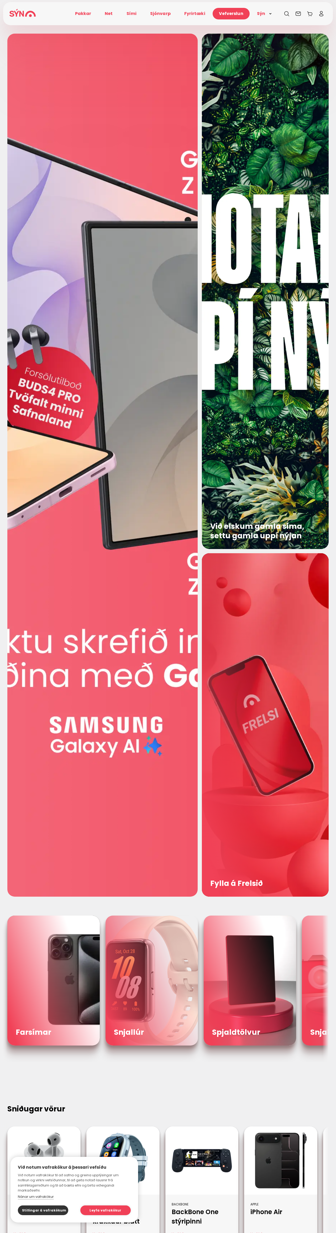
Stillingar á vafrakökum (44, 1210)
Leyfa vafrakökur (105, 1210)
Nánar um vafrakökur (36, 1196)
